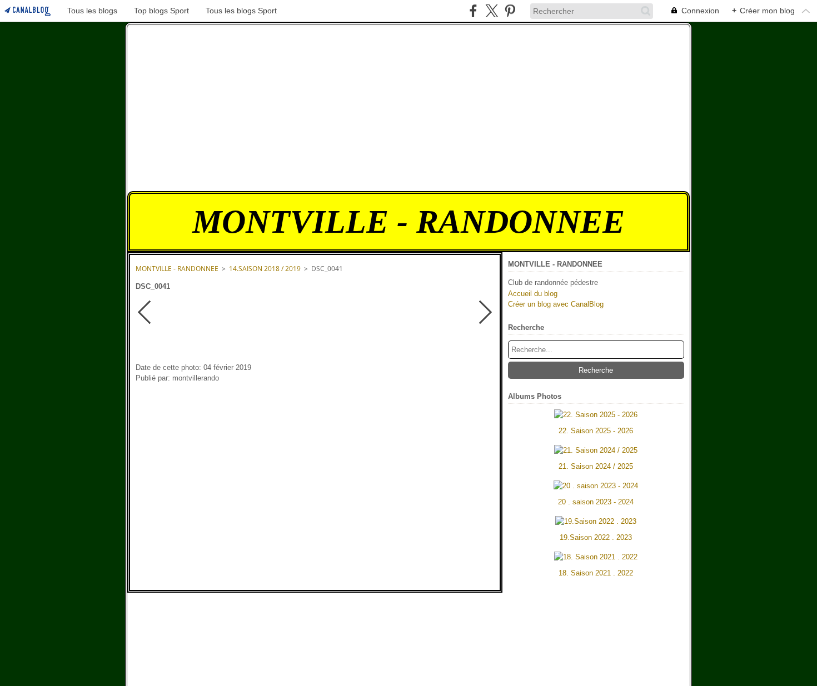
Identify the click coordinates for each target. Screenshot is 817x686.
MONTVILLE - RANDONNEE (177, 268)
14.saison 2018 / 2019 (265, 268)
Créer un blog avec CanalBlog (556, 304)
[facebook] (473, 10)
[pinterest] (510, 10)
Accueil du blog (532, 293)
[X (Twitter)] (492, 10)
